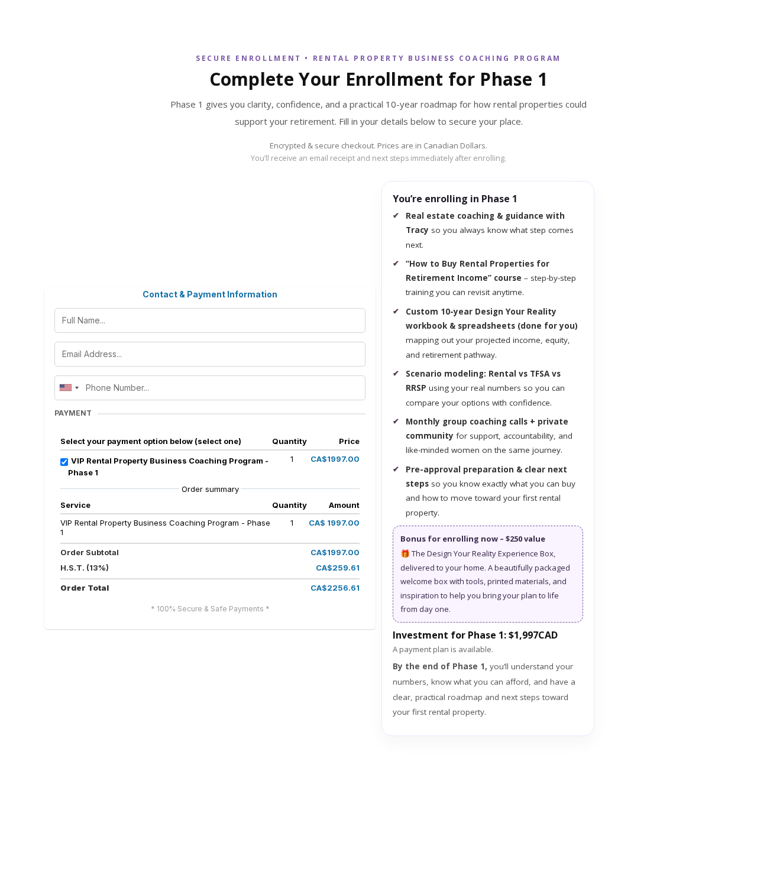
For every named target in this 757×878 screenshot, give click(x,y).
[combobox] (68, 388)
